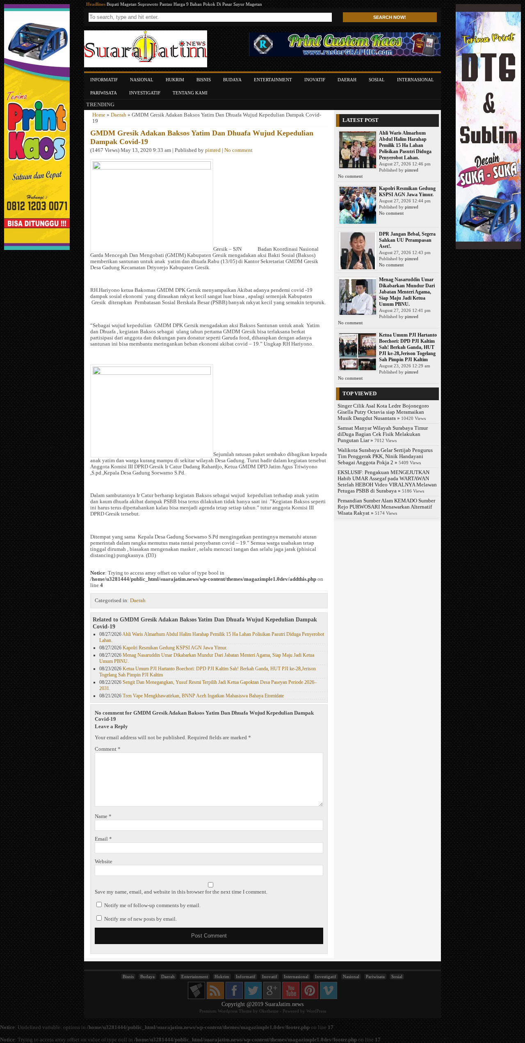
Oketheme (268, 1011)
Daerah (347, 79)
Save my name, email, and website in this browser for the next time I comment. (181, 892)
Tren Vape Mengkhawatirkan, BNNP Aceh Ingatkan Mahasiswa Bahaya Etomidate (203, 696)
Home (98, 115)
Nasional (141, 79)
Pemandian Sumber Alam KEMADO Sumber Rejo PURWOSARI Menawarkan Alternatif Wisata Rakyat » (386, 507)
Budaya (232, 79)
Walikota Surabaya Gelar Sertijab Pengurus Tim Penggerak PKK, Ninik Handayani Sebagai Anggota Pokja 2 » (385, 456)
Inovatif (314, 79)
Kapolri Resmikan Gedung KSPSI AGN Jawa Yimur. (175, 648)
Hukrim (175, 79)
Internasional (415, 79)
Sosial (377, 79)
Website (103, 861)
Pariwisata (103, 92)
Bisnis (203, 79)
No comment (238, 150)
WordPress (316, 1011)
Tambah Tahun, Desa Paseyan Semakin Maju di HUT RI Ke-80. (167, 4)
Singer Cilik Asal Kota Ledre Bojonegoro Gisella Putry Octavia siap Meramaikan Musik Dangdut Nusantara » (383, 412)
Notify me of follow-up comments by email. (152, 905)
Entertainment (273, 79)
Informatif (104, 79)
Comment (108, 749)
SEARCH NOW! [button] (389, 17)
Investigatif (144, 92)
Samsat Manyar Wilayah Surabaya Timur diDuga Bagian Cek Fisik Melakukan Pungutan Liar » (383, 434)
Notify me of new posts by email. (140, 919)
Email (103, 839)
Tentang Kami (190, 92)
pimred (213, 150)
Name (103, 816)
